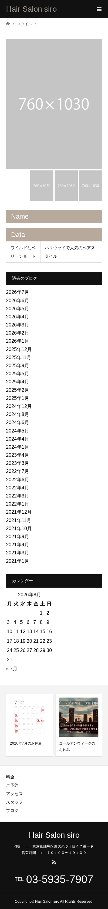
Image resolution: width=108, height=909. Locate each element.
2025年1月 (17, 398)
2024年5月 (17, 430)
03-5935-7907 (59, 879)
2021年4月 (17, 544)
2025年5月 (17, 373)
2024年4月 (17, 438)
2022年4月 (17, 487)
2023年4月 (17, 455)
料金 (10, 777)
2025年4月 (17, 381)
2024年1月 (17, 447)
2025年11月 (18, 357)
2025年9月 (17, 365)
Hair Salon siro (31, 8)
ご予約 (12, 785)
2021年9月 (17, 536)
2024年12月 (19, 406)
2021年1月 (17, 561)
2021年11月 (18, 520)
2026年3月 (17, 324)
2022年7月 (17, 471)
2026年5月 (17, 308)
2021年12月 (19, 512)
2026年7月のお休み (26, 743)
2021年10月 (19, 528)
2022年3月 (17, 495)
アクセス (14, 793)
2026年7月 (17, 292)
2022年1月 (17, 503)
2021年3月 (17, 552)
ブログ (12, 810)
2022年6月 (17, 479)
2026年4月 (17, 316)
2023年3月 (17, 463)
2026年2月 (17, 332)
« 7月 (11, 668)
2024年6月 (17, 422)
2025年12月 (19, 349)
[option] (54, 104)
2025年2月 (17, 390)
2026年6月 (17, 300)
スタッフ (14, 802)
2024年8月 (17, 414)
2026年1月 (17, 341)
